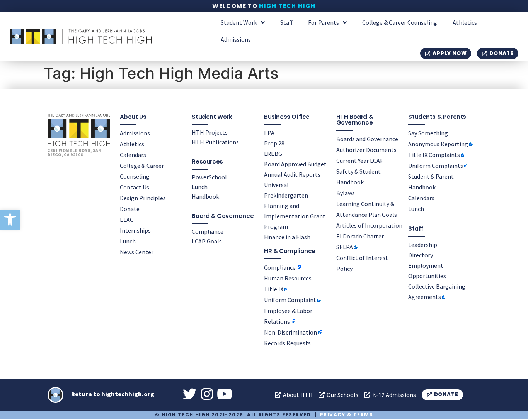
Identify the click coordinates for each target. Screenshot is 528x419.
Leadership (422, 244)
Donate (130, 209)
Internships (135, 230)
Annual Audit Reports (292, 174)
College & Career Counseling (399, 22)
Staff (286, 22)
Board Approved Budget (295, 164)
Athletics (465, 22)
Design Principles (143, 198)
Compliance (207, 231)
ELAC (126, 219)
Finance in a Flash (287, 237)
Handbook (205, 196)
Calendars (133, 155)
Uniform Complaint (290, 300)
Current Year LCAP (360, 160)
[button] (10, 220)
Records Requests (287, 343)
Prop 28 (274, 143)
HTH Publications (215, 142)
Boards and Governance (367, 139)
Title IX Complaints (434, 155)
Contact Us (134, 187)
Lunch (128, 241)
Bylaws (345, 193)
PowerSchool (209, 177)
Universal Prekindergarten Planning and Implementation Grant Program (294, 205)
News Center (136, 252)
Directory (420, 255)
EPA (269, 133)
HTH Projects (210, 132)
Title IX (273, 289)
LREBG (273, 153)
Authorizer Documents (366, 150)
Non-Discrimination (290, 332)
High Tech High (287, 6)
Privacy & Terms (346, 414)
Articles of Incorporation (369, 225)
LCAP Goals (207, 241)
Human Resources (288, 278)
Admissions (236, 39)
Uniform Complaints (435, 165)
